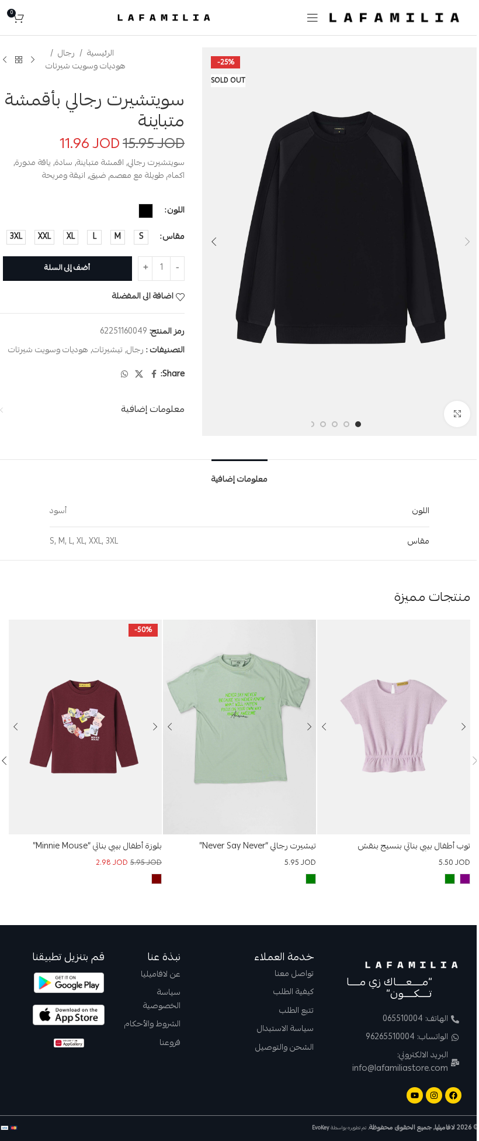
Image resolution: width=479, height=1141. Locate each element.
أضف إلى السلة (67, 268)
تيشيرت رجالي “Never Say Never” (257, 846)
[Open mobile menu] (312, 17)
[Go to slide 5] (311, 424)
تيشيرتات (107, 350)
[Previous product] (33, 60)
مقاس (174, 237)
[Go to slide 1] (358, 424)
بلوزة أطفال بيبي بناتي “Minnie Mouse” (97, 846)
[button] (467, 241)
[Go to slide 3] (335, 424)
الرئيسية (100, 53)
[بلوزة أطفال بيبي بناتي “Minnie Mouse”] (85, 727)
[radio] (145, 211)
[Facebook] (453, 1095)
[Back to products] (19, 60)
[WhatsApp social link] (124, 374)
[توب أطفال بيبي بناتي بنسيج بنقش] (393, 727)
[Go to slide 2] (346, 424)
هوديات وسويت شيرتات (86, 66)
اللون (176, 210)
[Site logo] (394, 18)
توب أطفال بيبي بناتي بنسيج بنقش (414, 846)
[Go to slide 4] (323, 424)
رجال (66, 53)
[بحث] (35, 17)
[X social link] (139, 374)
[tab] (239, 476)
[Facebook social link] (154, 374)
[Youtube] (415, 1095)
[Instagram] (434, 1095)
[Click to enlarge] (457, 414)
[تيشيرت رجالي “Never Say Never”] (239, 727)
